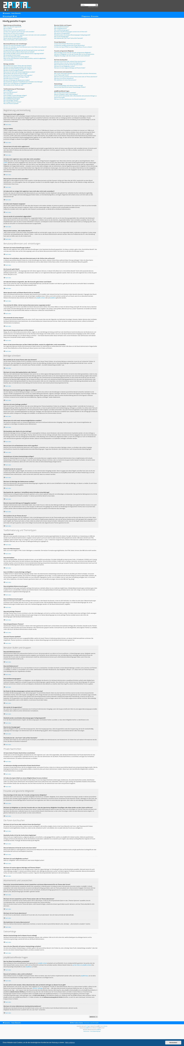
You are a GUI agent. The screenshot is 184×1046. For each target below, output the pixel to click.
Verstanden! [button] (173, 1042)
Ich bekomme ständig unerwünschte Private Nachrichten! (69, 45)
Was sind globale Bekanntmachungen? (14, 97)
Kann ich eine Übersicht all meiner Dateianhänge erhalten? (70, 87)
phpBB (86, 1027)
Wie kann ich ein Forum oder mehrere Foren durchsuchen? (69, 61)
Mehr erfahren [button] (70, 1042)
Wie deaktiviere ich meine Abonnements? (65, 80)
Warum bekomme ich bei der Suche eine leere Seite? (68, 64)
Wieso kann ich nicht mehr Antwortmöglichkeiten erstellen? (19, 72)
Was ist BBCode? (8, 90)
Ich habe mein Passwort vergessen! (13, 36)
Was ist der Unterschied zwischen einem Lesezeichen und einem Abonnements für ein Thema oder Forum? (75, 74)
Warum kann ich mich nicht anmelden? (14, 33)
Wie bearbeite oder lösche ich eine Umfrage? (16, 73)
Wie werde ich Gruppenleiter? (62, 33)
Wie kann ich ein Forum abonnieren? (64, 78)
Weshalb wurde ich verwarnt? (11, 78)
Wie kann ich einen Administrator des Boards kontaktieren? (70, 99)
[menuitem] (15, 16)
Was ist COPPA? (8, 28)
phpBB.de (53, 298)
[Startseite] (18, 6)
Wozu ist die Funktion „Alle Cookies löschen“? (15, 40)
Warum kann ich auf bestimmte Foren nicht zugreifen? (18, 75)
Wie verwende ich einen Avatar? (12, 55)
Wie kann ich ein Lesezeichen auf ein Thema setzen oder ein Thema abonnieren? (75, 76)
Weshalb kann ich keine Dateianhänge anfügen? (16, 77)
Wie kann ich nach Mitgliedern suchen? (64, 66)
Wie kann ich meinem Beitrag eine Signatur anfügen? (18, 69)
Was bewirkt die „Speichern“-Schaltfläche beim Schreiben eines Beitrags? (23, 82)
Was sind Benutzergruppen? (61, 30)
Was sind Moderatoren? (60, 28)
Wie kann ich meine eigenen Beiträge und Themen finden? (69, 68)
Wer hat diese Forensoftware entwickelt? (65, 92)
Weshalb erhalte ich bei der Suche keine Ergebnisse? (68, 63)
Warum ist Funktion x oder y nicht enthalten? (66, 94)
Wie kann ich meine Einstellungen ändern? (15, 45)
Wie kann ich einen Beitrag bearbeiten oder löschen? (18, 67)
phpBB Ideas (84, 976)
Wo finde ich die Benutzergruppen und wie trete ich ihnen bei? (70, 31)
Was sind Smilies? (8, 94)
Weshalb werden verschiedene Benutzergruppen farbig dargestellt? (72, 35)
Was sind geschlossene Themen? (12, 102)
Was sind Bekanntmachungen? (12, 99)
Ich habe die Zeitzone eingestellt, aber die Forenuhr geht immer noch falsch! (24, 50)
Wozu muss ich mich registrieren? (12, 27)
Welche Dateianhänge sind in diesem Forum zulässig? (68, 85)
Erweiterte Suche (93, 7)
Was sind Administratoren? (61, 27)
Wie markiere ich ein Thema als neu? (13, 85)
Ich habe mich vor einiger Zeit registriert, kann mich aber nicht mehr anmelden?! (25, 35)
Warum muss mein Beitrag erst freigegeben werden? (18, 83)
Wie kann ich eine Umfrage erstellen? (13, 70)
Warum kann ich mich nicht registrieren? (14, 30)
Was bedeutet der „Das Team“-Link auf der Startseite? (68, 38)
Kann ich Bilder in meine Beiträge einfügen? (15, 95)
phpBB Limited (40, 298)
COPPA (6, 162)
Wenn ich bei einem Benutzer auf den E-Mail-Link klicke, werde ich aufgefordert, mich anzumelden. (25, 59)
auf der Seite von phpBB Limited (82, 965)
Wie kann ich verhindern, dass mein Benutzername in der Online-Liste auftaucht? (25, 47)
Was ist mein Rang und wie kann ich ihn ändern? (16, 57)
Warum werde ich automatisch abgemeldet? (15, 38)
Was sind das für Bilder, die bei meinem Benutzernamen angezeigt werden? (24, 53)
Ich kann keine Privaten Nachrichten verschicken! (67, 44)
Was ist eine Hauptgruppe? (61, 36)
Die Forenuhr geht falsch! (10, 48)
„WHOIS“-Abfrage (37, 988)
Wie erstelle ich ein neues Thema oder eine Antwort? (18, 65)
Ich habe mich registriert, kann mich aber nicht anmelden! (19, 31)
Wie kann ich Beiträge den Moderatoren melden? (17, 80)
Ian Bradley (104, 1026)
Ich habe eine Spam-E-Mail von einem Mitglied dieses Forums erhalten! (73, 47)
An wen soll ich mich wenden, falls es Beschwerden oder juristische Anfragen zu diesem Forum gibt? (75, 96)
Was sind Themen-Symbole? (11, 103)
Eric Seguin (87, 1026)
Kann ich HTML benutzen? (10, 92)
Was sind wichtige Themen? (11, 100)
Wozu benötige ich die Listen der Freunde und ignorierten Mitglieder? (72, 52)
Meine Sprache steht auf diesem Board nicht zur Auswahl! (19, 52)
